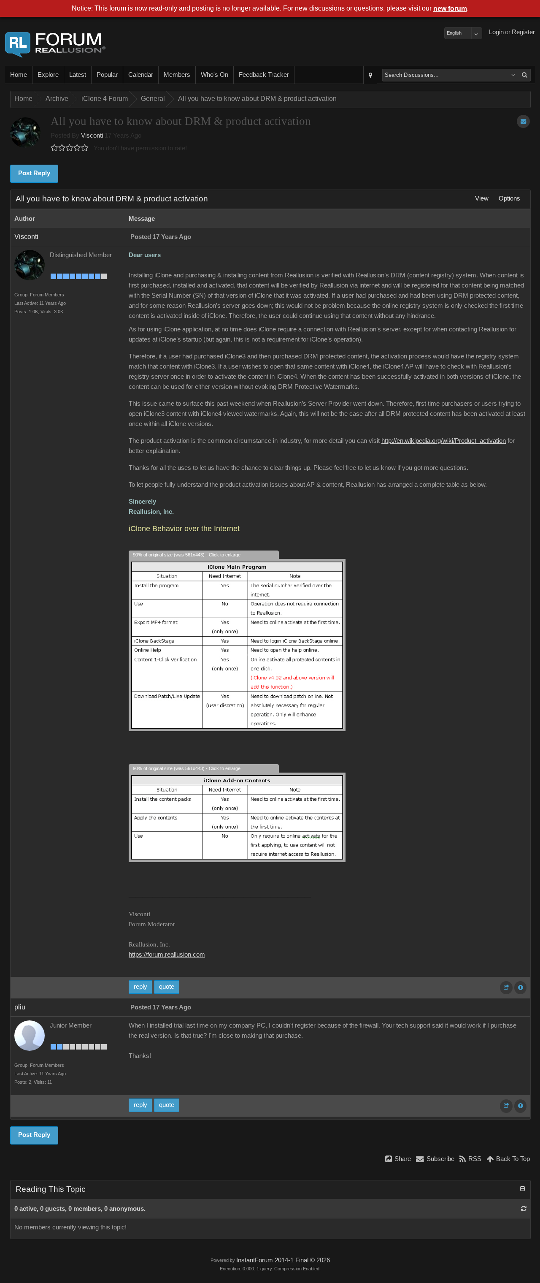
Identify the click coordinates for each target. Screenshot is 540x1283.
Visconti (92, 135)
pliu (19, 1007)
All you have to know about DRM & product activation (257, 98)
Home (18, 74)
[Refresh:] (523, 1208)
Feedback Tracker (264, 74)
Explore (48, 74)
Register (523, 32)
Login (496, 32)
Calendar (140, 74)
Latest (77, 74)
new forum (450, 8)
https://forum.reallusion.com (167, 954)
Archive (57, 98)
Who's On (214, 74)
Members (177, 74)
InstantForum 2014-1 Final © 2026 (283, 1260)
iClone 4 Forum (104, 98)
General (153, 98)
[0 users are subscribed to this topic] (523, 121)
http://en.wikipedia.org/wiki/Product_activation (443, 440)
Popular (107, 74)
